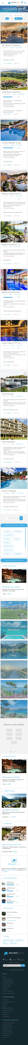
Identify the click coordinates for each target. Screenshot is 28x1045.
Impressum (5, 993)
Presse (4, 976)
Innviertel (7, 531)
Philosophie (5, 1014)
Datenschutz (11, 993)
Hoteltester (5, 1004)
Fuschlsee (7, 553)
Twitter (6, 959)
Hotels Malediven (6, 1035)
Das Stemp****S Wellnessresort (13, 45)
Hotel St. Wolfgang (9, 491)
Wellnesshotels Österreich (8, 1027)
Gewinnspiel (5, 989)
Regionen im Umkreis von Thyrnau (15, 525)
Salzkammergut (8, 550)
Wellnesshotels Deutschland (9, 1023)
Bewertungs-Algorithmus (8, 1002)
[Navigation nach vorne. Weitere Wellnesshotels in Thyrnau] (21, 518)
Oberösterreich (8, 546)
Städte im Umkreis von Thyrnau (14, 560)
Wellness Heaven (6, 1012)
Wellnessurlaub (19, 940)
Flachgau (7, 542)
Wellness (5, 943)
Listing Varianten (6, 1016)
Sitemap (4, 1037)
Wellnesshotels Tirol (7, 1029)
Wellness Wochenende (8, 940)
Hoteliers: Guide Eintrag (8, 991)
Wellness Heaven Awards (8, 1010)
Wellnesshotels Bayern (7, 1025)
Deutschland (19, 47)
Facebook (13, 959)
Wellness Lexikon (6, 987)
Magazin (4, 1006)
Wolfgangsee (18, 553)
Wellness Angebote (7, 985)
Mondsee (7, 539)
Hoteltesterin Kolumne (7, 1008)
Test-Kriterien (5, 999)
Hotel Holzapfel (7, 394)
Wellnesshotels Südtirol (8, 1033)
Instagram (21, 959)
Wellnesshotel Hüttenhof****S (13, 292)
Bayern (11, 47)
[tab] (14, 525)
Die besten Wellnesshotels (8, 980)
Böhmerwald (17, 531)
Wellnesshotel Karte (7, 978)
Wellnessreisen (13, 943)
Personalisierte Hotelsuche (8, 983)
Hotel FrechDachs (8, 442)
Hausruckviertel (8, 535)
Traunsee (16, 539)
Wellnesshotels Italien (7, 1031)
